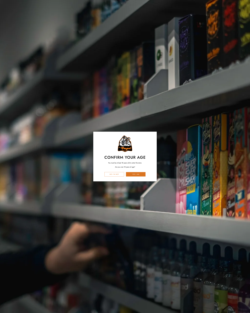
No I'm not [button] (114, 174)
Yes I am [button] (135, 174)
